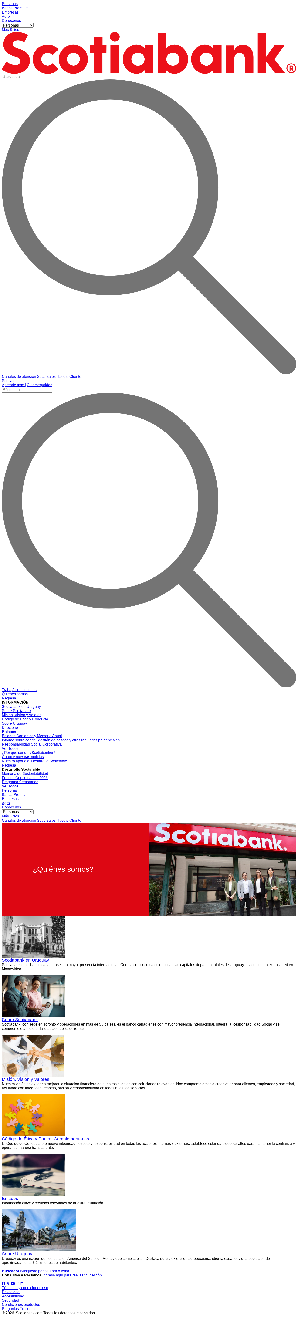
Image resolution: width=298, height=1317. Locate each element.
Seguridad (10, 1300)
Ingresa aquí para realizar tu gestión (72, 1275)
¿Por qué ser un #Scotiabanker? (28, 753)
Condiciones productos (21, 1305)
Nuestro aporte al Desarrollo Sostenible (34, 761)
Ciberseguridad (39, 385)
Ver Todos (10, 748)
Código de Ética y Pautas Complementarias (45, 1138)
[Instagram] (18, 1284)
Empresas (10, 12)
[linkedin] (21, 1284)
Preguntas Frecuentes (20, 1309)
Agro (6, 16)
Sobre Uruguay (17, 1253)
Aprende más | (14, 385)
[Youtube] (13, 1284)
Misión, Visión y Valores (25, 1079)
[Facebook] (4, 1284)
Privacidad (11, 1292)
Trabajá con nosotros (19, 690)
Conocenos (11, 21)
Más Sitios (10, 30)
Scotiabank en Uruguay (25, 960)
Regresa (9, 698)
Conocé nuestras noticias (23, 757)
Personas (10, 4)
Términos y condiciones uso (25, 1288)
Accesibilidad (13, 1296)
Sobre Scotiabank (20, 1019)
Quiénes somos (15, 694)
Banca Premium (15, 8)
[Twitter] (8, 1284)
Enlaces (10, 1198)
